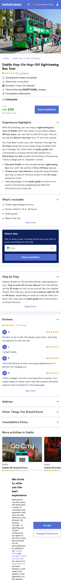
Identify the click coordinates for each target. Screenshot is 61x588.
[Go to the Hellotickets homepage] (12, 4)
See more (30, 222)
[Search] (28, 4)
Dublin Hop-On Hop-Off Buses (26, 58)
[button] (30, 122)
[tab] (30, 122)
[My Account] (57, 4)
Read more (30, 306)
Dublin (6, 58)
